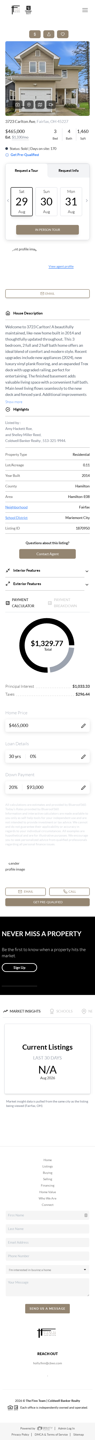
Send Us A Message (48, 1308)
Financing (47, 1185)
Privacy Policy (20, 1434)
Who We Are (47, 1198)
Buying (47, 1172)
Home (48, 1160)
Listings (47, 1166)
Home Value (47, 1192)
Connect (47, 1205)
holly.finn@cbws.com (47, 1363)
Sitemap (78, 1434)
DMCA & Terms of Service (51, 1434)
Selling (47, 1179)
